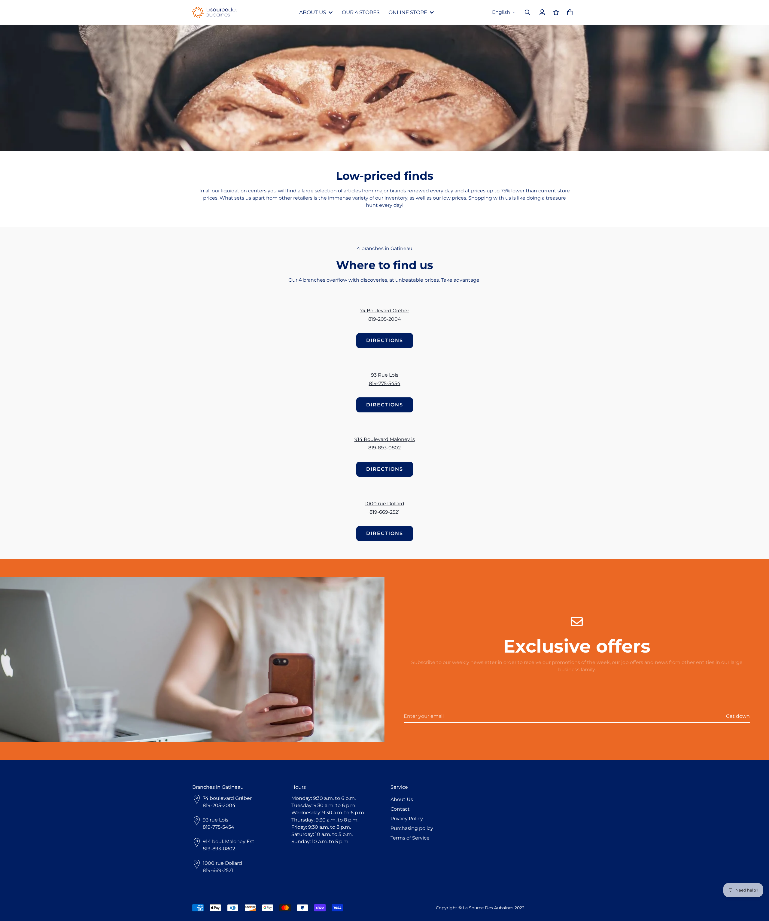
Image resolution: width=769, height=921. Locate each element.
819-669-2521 (384, 512)
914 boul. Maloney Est (228, 841)
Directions (384, 340)
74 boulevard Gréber (227, 798)
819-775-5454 (384, 383)
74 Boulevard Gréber (384, 311)
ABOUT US (312, 12)
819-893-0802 (384, 448)
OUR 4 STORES (360, 12)
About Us (402, 799)
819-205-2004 (384, 319)
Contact (400, 809)
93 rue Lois (215, 820)
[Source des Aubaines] (214, 12)
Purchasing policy (412, 828)
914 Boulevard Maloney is (384, 439)
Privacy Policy (407, 819)
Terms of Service (410, 838)
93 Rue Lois (384, 375)
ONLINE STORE (407, 12)
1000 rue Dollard (384, 503)
